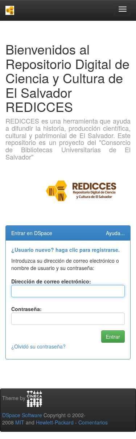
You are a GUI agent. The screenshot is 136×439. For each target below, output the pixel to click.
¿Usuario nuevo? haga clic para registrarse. (65, 249)
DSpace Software (22, 415)
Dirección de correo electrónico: (51, 281)
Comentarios (93, 422)
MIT (19, 422)
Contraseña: (26, 309)
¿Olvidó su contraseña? (38, 346)
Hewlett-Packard (55, 422)
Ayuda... (115, 233)
